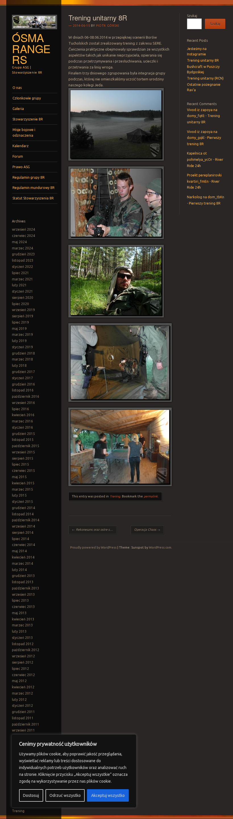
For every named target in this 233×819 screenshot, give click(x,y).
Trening (18, 811)
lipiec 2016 (20, 409)
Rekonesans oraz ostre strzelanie (94, 529)
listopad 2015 (23, 439)
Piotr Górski (107, 25)
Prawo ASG (21, 167)
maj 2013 (19, 613)
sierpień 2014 (22, 532)
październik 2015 (25, 446)
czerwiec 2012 (23, 675)
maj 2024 (19, 242)
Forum (18, 156)
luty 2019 (19, 341)
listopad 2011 (23, 718)
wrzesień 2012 (23, 656)
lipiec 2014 (20, 539)
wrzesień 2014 (23, 526)
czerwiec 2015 (23, 470)
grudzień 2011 (23, 712)
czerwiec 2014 (23, 545)
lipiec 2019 (20, 322)
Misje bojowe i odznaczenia (24, 132)
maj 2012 (19, 681)
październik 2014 (25, 520)
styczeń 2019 (22, 347)
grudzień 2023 (23, 254)
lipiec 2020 (20, 304)
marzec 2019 (22, 334)
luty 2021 (19, 285)
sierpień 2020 (22, 297)
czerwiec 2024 (23, 235)
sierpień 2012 (22, 662)
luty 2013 (19, 631)
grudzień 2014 (23, 508)
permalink (151, 496)
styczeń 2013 (22, 637)
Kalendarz (21, 146)
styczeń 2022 (22, 266)
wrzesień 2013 (23, 594)
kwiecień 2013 (23, 619)
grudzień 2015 (23, 433)
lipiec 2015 (20, 464)
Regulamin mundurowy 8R (34, 187)
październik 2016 (25, 396)
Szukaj (192, 16)
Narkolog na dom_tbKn (205, 197)
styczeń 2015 (22, 501)
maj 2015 (19, 477)
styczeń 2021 (22, 291)
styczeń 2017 (22, 378)
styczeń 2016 (22, 427)
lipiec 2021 (20, 273)
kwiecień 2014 (23, 557)
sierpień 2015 (22, 458)
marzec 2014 (22, 563)
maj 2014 (19, 551)
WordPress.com (160, 547)
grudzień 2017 (23, 372)
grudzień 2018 (23, 353)
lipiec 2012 (20, 668)
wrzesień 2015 (23, 452)
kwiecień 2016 (23, 415)
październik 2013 (25, 588)
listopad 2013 (23, 582)
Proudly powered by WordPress (93, 547)
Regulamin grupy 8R (29, 177)
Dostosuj (31, 795)
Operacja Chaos (147, 529)
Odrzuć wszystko (65, 795)
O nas (17, 87)
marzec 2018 (22, 359)
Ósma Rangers (31, 48)
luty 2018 (19, 365)
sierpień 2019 (22, 316)
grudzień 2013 (23, 576)
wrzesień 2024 (23, 229)
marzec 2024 (22, 248)
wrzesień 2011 (23, 730)
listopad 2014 (23, 514)
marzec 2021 (22, 279)
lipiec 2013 (20, 600)
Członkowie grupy (27, 98)
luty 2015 (19, 495)
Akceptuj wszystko (108, 795)
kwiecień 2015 (23, 483)
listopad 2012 (23, 644)
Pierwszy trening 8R (204, 203)
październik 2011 (25, 724)
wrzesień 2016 (23, 403)
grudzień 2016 (23, 384)
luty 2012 (19, 699)
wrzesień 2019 (23, 310)
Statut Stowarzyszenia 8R (33, 198)
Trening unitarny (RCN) (205, 78)
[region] (73, 771)
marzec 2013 (22, 625)
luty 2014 (19, 570)
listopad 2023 (23, 260)
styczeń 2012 (22, 705)
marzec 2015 (22, 489)
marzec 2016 (22, 421)
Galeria (18, 109)
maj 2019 (19, 328)
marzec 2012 (22, 693)
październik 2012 (25, 650)
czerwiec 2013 (23, 606)
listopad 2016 (23, 390)
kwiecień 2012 (23, 687)
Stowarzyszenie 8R (28, 119)
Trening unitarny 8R (203, 60)
